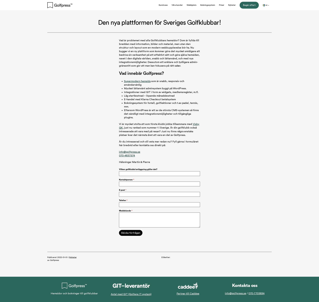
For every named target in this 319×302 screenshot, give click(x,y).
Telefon (123, 200)
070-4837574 (127, 155)
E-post (122, 190)
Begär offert (249, 5)
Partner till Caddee (188, 293)
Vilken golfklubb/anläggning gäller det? (138, 169)
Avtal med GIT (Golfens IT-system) (131, 294)
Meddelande (125, 211)
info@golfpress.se (129, 152)
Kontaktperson (126, 180)
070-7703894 (256, 293)
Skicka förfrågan (130, 233)
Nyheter (73, 257)
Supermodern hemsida (137, 81)
